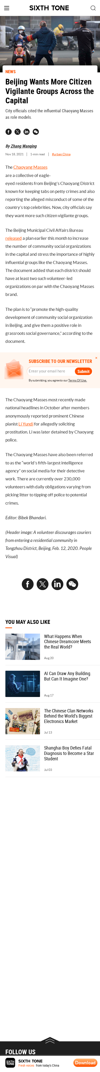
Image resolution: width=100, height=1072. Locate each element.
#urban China (61, 154)
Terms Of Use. (77, 380)
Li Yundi (25, 424)
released (13, 238)
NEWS (10, 71)
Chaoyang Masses (30, 167)
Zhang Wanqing (23, 146)
